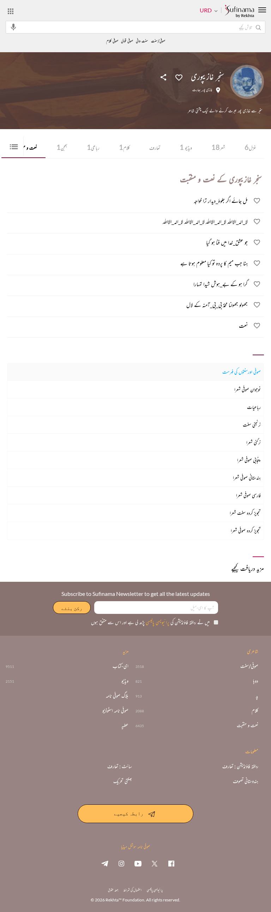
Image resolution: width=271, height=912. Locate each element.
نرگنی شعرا (253, 442)
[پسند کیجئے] (179, 77)
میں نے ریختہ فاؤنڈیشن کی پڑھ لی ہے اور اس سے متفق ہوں (150, 622)
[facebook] (171, 863)
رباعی (93, 147)
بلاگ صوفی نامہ (117, 696)
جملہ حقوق (113, 890)
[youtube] (138, 863)
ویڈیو (186, 147)
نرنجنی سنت (252, 424)
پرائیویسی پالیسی (157, 622)
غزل (250, 147)
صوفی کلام (112, 41)
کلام (124, 147)
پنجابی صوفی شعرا (249, 460)
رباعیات (254, 407)
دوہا (255, 681)
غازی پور (207, 90)
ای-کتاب (120, 666)
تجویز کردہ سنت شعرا (245, 512)
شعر (218, 147)
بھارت (196, 90)
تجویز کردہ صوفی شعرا (246, 530)
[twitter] (154, 863)
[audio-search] (13, 26)
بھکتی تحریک (122, 781)
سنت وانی (142, 41)
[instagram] (121, 863)
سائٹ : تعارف (119, 766)
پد (257, 696)
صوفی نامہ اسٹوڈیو (115, 710)
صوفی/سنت (158, 41)
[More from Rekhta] (10, 11)
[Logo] (239, 11)
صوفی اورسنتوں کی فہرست (241, 371)
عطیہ (124, 725)
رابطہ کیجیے (128, 813)
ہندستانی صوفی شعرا (247, 477)
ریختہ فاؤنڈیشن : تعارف (240, 766)
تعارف (154, 147)
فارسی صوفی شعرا (248, 495)
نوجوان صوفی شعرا (247, 389)
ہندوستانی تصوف (245, 781)
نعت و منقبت (247, 725)
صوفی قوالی (127, 41)
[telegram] (104, 863)
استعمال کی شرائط (132, 890)
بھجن (61, 147)
